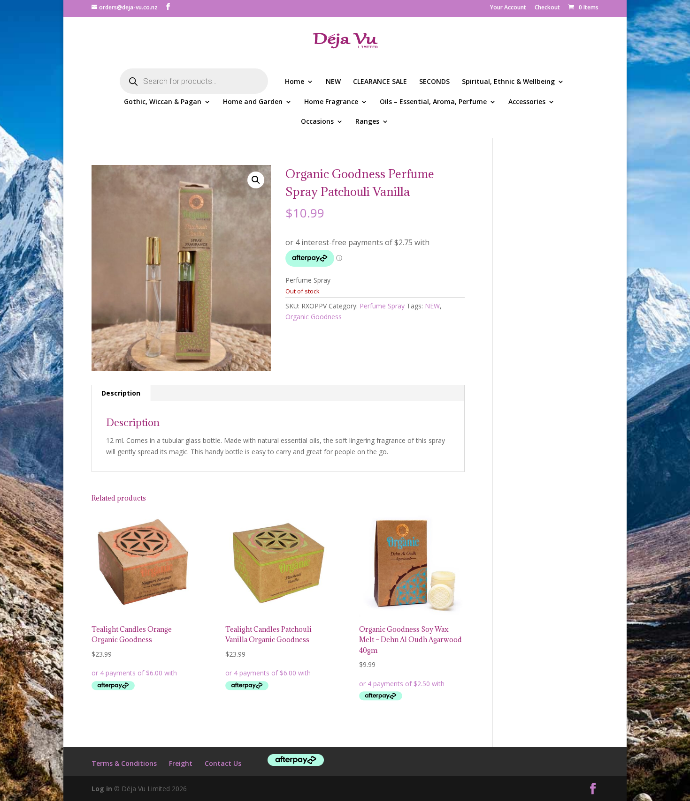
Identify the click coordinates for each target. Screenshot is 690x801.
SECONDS (434, 82)
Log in (102, 788)
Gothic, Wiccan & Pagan (162, 102)
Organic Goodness (313, 316)
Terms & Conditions (124, 763)
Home (294, 82)
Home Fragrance (331, 102)
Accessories (526, 102)
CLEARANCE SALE (380, 82)
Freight (180, 763)
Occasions (317, 122)
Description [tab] (120, 393)
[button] (255, 180)
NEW (333, 82)
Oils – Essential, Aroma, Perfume (433, 102)
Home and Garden (253, 102)
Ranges (367, 122)
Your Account (508, 8)
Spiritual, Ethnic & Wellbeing (508, 82)
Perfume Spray (382, 305)
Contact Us (223, 763)
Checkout (547, 8)
